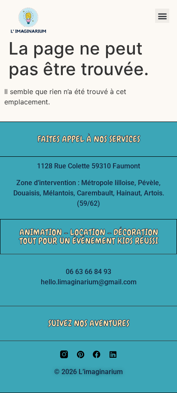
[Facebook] (97, 354)
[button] (162, 16)
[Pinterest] (80, 354)
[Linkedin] (113, 354)
